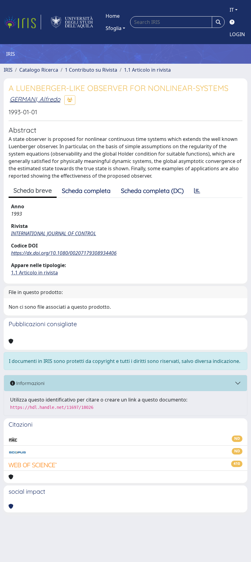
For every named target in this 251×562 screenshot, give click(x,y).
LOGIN (237, 34)
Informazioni (29, 383)
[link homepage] (22, 22)
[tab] (197, 190)
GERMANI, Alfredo (35, 99)
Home (113, 16)
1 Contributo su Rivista (91, 69)
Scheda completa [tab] (86, 190)
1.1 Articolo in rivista (147, 69)
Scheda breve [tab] (32, 190)
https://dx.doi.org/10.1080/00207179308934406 (64, 253)
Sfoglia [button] (114, 28)
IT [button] (232, 9)
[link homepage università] (72, 22)
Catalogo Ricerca (38, 69)
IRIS (8, 69)
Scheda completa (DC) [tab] (152, 190)
